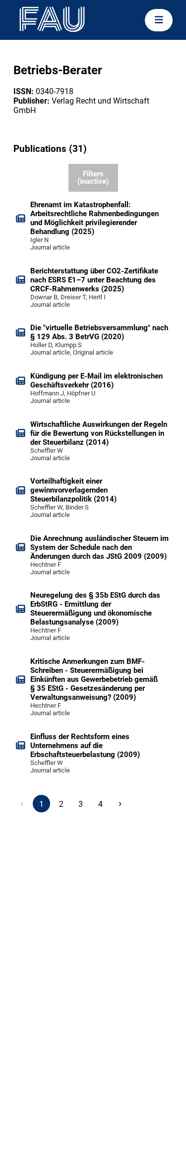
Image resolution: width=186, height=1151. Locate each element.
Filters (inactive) (93, 177)
